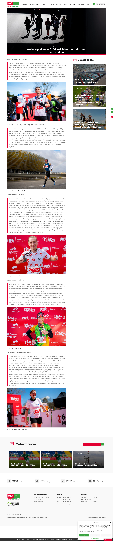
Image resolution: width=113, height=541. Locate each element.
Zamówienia (81, 4)
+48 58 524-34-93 (66, 502)
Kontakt (95, 501)
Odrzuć (95, 535)
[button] (110, 522)
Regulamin (10, 517)
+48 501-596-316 (66, 499)
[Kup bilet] (112, 117)
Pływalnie (51, 4)
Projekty (72, 4)
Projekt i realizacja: (95, 517)
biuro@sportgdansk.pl (68, 504)
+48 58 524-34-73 (66, 497)
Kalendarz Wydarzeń (86, 499)
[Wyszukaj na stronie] (94, 4)
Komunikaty (84, 501)
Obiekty (95, 497)
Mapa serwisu (43, 517)
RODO (38, 517)
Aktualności (25, 4)
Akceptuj (84, 535)
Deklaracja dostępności (19, 517)
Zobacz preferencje (105, 535)
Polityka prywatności (95, 538)
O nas (94, 499)
